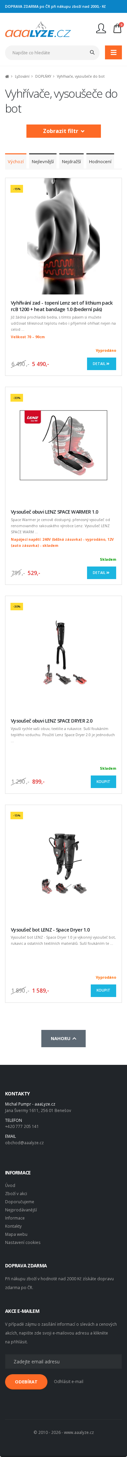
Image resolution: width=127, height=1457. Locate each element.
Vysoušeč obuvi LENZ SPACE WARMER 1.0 (54, 512)
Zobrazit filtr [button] (62, 131)
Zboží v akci (16, 1193)
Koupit (103, 781)
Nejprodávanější (21, 1209)
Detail (99, 363)
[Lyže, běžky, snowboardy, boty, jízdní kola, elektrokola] (38, 28)
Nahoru (61, 1038)
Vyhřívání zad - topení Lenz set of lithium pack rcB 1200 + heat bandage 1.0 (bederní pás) (61, 306)
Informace (15, 1218)
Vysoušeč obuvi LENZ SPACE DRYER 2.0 (51, 720)
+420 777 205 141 (22, 1126)
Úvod (10, 1185)
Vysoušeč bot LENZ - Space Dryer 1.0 (50, 929)
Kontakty (13, 1226)
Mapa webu (16, 1234)
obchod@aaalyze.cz (24, 1142)
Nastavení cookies (23, 1242)
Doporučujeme (19, 1201)
